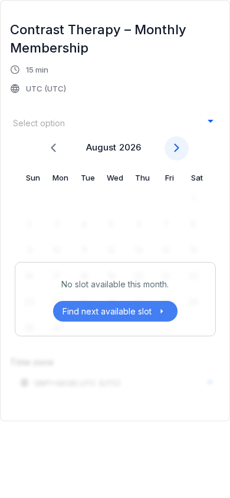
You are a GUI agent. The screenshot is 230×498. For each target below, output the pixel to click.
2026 (130, 147)
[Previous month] (53, 148)
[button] (39, 79)
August (101, 147)
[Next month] (177, 148)
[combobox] (113, 122)
